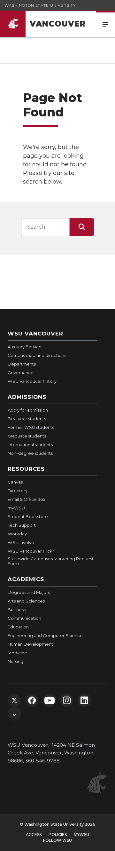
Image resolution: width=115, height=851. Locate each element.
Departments (22, 363)
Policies (58, 834)
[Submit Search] (82, 227)
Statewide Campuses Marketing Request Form (51, 561)
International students (30, 444)
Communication (24, 618)
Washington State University (40, 5)
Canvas (15, 482)
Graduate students (27, 435)
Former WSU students (31, 427)
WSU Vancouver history (32, 381)
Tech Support (22, 525)
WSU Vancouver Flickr (31, 551)
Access (34, 834)
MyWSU (81, 834)
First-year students (27, 418)
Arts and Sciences (26, 600)
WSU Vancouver (35, 333)
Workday (17, 533)
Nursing (15, 661)
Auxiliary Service (25, 346)
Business (17, 609)
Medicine (17, 652)
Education (18, 626)
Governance (21, 372)
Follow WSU (57, 840)
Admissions (27, 397)
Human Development (30, 644)
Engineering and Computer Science (45, 635)
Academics (26, 579)
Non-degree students (30, 453)
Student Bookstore (28, 516)
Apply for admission (28, 410)
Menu (105, 24)
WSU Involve (21, 542)
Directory (17, 490)
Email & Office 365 (26, 499)
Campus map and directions (37, 355)
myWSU (16, 507)
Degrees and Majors (29, 592)
